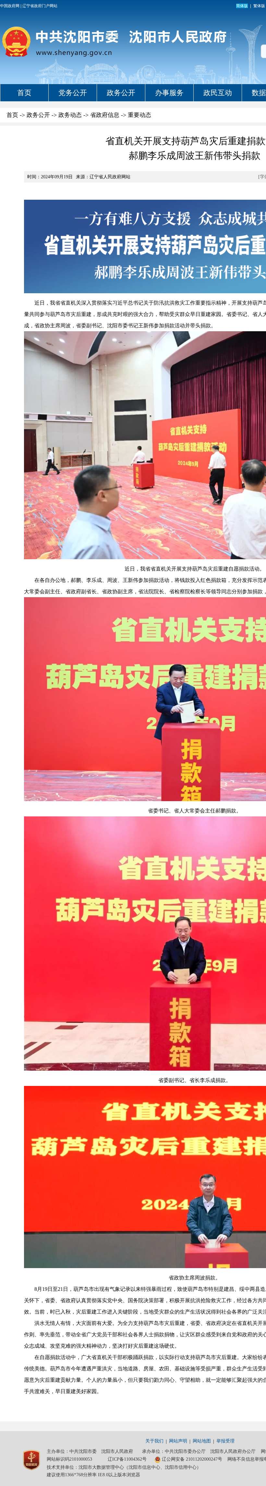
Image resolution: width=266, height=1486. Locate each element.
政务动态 (70, 115)
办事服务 (169, 93)
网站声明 (178, 1441)
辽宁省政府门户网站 (39, 6)
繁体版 (259, 6)
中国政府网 (9, 6)
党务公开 (72, 93)
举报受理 (225, 1441)
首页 (24, 93)
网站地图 (202, 1441)
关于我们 (154, 1441)
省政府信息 (104, 115)
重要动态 (139, 115)
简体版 (242, 6)
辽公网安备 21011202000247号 (192, 1459)
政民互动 (217, 93)
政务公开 (121, 93)
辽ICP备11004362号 (127, 1459)
